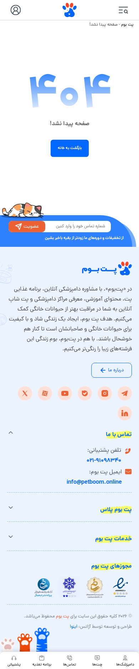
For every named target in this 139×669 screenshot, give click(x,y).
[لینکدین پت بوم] (125, 413)
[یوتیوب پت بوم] (65, 393)
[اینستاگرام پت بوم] (105, 393)
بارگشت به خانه (69, 148)
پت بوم (127, 25)
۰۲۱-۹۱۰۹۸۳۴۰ (104, 460)
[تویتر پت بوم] (25, 393)
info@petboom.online (94, 482)
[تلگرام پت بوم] (125, 393)
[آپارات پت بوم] (45, 393)
